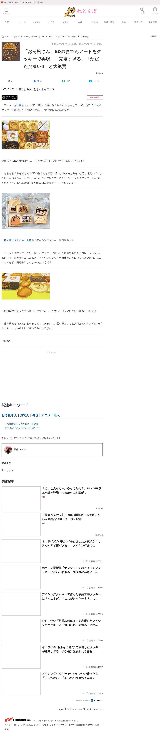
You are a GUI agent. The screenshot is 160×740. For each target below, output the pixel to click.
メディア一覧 (10, 725)
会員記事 (153, 22)
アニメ (46, 415)
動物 (124, 22)
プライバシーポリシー (59, 725)
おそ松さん (9, 415)
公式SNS (22, 725)
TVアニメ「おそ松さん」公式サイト (22, 428)
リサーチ (138, 22)
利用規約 (153, 36)
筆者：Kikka (20, 449)
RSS (72, 725)
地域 (80, 22)
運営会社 (80, 725)
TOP (7, 22)
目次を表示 (95, 97)
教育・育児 (109, 22)
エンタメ (36, 22)
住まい (95, 22)
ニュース (22, 22)
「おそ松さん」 (20, 105)
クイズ (51, 22)
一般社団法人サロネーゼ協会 (18, 240)
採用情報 (90, 725)
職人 (56, 415)
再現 (35, 415)
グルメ (65, 22)
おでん (24, 415)
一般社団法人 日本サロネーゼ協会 (21, 424)
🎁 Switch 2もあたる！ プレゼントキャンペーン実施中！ (23, 2)
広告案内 (31, 725)
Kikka (100, 73)
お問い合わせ (42, 725)
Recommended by (83, 700)
